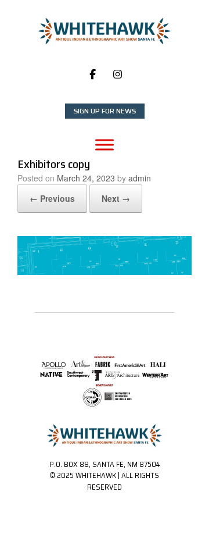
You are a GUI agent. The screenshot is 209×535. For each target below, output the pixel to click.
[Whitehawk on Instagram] (117, 74)
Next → (116, 198)
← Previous (52, 198)
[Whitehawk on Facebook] (92, 74)
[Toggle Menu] (104, 144)
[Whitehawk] (104, 31)
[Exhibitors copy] (104, 272)
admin (139, 178)
